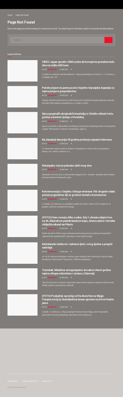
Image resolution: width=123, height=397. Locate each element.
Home (10, 15)
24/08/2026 (63, 199)
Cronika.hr (52, 69)
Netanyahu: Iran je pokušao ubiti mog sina (67, 165)
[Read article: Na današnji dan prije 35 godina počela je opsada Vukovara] (23, 148)
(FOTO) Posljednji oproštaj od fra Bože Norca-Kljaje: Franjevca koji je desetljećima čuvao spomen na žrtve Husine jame (78, 299)
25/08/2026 (63, 69)
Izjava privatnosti (29, 381)
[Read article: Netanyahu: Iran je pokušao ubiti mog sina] (23, 174)
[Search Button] (114, 4)
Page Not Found (22, 15)
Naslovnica (47, 381)
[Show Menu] (9, 4)
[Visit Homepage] (61, 4)
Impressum (12, 381)
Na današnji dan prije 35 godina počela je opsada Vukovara (77, 139)
